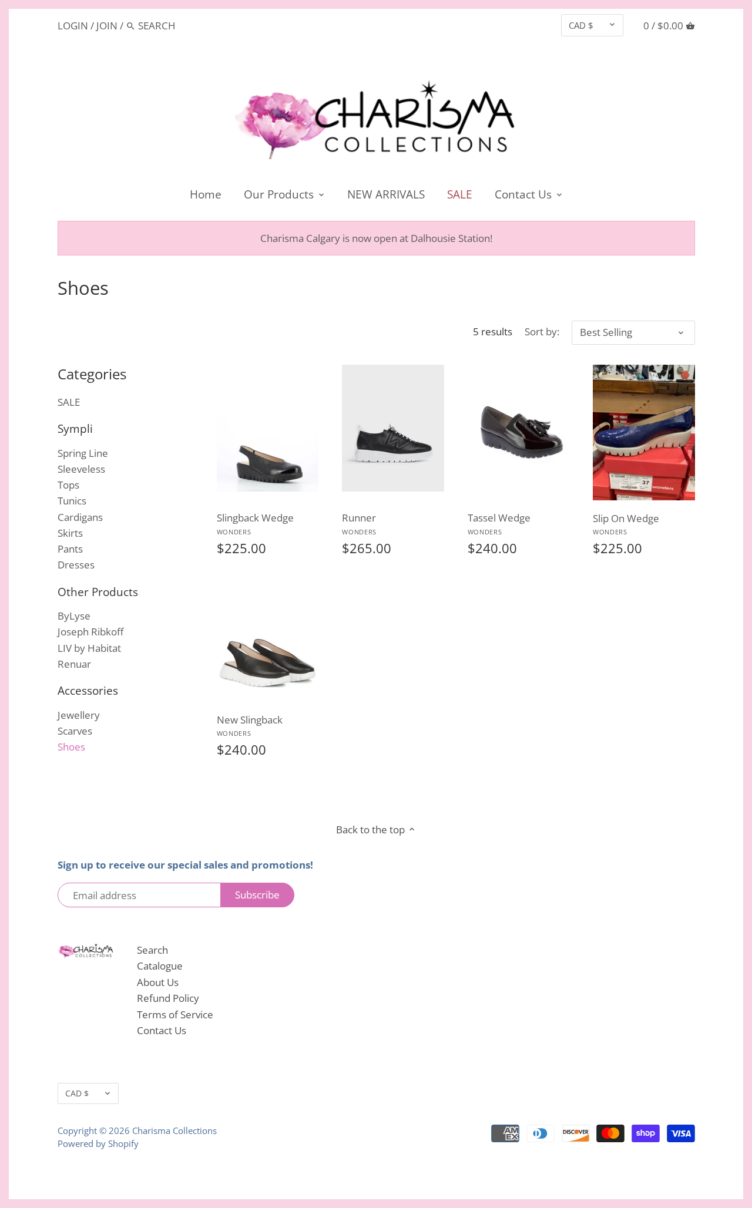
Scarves (75, 731)
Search (152, 950)
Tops (68, 485)
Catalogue (160, 966)
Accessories (88, 690)
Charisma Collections (174, 1130)
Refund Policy (168, 998)
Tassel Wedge (499, 523)
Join (107, 25)
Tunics (72, 500)
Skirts (70, 533)
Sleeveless (81, 469)
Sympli (75, 428)
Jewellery (79, 715)
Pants (70, 549)
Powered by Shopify (98, 1143)
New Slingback (250, 725)
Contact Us (161, 1030)
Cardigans (80, 517)
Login (73, 25)
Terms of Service (175, 1014)
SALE (69, 402)
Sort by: (542, 332)
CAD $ (581, 25)
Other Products (98, 592)
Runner (359, 523)
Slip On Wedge (626, 524)
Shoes (71, 746)
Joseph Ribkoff (90, 631)
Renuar (74, 664)
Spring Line (83, 453)
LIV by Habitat (89, 648)
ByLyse (74, 615)
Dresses (76, 564)
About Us (158, 982)
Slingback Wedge (255, 523)
